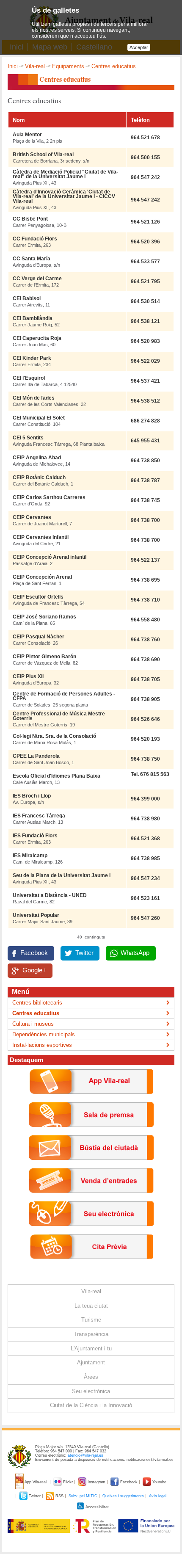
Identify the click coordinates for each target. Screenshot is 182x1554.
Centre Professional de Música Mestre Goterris (59, 716)
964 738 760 (145, 640)
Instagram (96, 1482)
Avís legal (157, 1496)
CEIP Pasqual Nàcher (38, 637)
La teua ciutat (91, 1306)
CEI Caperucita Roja (37, 338)
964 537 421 (145, 381)
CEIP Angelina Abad (37, 458)
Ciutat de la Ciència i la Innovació (91, 1405)
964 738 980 (145, 819)
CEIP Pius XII (28, 676)
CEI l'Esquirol (29, 378)
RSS (59, 1496)
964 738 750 (145, 759)
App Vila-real (36, 1482)
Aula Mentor (27, 135)
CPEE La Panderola (36, 756)
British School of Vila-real (43, 154)
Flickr (68, 1482)
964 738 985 (145, 858)
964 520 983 (145, 341)
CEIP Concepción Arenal (42, 577)
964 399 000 (145, 799)
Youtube (158, 1482)
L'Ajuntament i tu (91, 1348)
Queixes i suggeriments (123, 1496)
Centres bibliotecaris (37, 1002)
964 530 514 (145, 301)
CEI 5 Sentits (28, 438)
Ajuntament (91, 1362)
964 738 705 (145, 679)
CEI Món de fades (34, 398)
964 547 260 (145, 918)
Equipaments (68, 66)
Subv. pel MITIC (83, 1496)
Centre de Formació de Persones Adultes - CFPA (64, 696)
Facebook (34, 953)
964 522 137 (145, 560)
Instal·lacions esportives (42, 1045)
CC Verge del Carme (37, 279)
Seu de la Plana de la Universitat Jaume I (61, 875)
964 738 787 (145, 480)
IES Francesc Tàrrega (39, 816)
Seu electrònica (91, 1391)
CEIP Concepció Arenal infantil (49, 557)
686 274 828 (145, 421)
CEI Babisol (27, 298)
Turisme (91, 1320)
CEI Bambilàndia (32, 318)
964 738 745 (145, 500)
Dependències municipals (43, 1034)
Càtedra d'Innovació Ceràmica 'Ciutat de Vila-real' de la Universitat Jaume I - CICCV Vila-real (64, 196)
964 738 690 (145, 659)
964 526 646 (145, 719)
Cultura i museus (33, 1024)
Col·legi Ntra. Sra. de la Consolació (54, 736)
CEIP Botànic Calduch (39, 477)
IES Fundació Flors (35, 836)
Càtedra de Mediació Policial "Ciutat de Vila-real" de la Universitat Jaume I (65, 174)
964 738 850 (145, 461)
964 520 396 (145, 242)
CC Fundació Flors (35, 239)
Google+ (34, 970)
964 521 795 (145, 281)
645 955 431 (145, 441)
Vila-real (35, 66)
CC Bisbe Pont (30, 219)
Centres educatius (35, 1013)
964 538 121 (145, 321)
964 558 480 (145, 620)
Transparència (91, 1334)
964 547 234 (145, 878)
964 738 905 (145, 699)
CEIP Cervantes (32, 517)
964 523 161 (145, 898)
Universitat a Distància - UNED (50, 895)
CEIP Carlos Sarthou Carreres (49, 497)
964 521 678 (145, 138)
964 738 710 (145, 600)
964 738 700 (145, 520)
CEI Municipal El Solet (39, 418)
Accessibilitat (97, 1507)
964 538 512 (145, 401)
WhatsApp (135, 953)
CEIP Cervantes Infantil (41, 537)
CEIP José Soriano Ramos (44, 617)
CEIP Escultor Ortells (38, 597)
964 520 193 (145, 739)
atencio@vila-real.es (85, 1455)
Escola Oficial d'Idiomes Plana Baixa (56, 776)
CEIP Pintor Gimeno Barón (44, 657)
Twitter (84, 953)
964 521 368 (145, 839)
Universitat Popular (36, 915)
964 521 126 (145, 222)
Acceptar (139, 47)
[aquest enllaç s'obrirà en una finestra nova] (91, 1232)
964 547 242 (145, 177)
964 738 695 (145, 580)
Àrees (91, 1377)
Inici (13, 66)
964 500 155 (145, 157)
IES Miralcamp (30, 855)
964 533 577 (145, 262)
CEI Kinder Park (32, 358)
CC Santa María (31, 259)
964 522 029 (145, 361)
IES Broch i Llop (32, 796)
